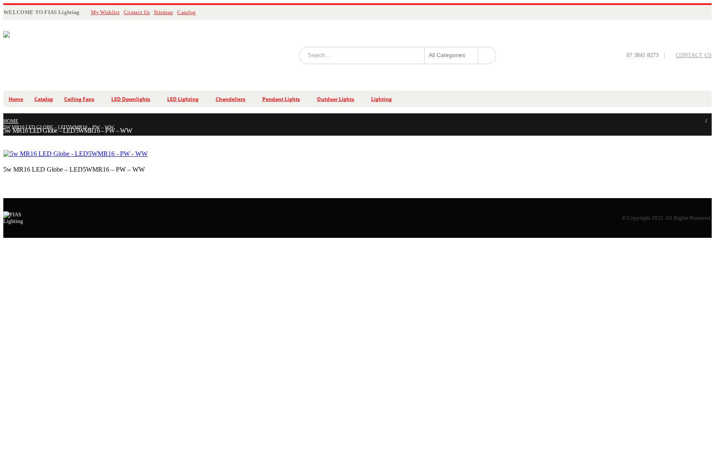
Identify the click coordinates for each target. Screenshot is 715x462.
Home (16, 99)
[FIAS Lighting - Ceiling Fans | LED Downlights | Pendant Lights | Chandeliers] (86, 55)
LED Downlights (130, 99)
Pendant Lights (281, 99)
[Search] (487, 55)
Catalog (186, 12)
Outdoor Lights (335, 99)
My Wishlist (105, 12)
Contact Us (137, 12)
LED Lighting (183, 99)
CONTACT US (694, 55)
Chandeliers (230, 99)
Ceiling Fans (79, 99)
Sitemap (163, 12)
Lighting (381, 99)
